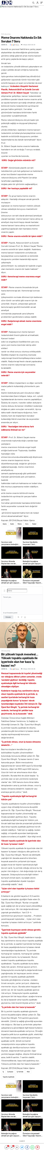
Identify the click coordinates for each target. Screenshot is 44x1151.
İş (3, 1072)
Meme (20, 524)
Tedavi (34, 524)
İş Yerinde (20, 1072)
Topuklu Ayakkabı (8, 1077)
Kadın (12, 524)
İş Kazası (10, 1072)
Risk (28, 1072)
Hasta (5, 524)
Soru (26, 524)
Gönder (8, 617)
